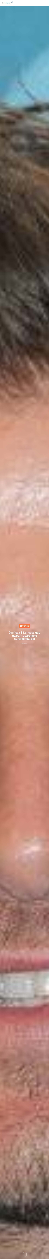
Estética (24, 625)
